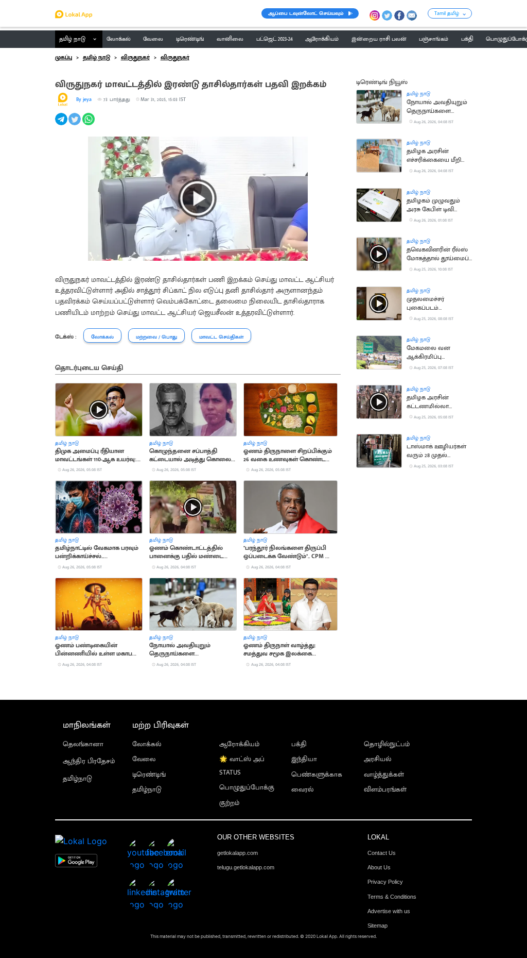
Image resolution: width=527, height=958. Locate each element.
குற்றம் (229, 803)
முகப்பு (63, 57)
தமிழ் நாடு (72, 39)
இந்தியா (304, 759)
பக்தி (299, 744)
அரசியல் (377, 759)
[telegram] (62, 125)
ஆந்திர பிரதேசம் (89, 761)
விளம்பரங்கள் (385, 789)
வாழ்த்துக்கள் (384, 774)
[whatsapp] (89, 125)
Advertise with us (388, 911)
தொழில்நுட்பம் (387, 744)
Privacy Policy (385, 882)
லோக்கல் (146, 744)
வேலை (143, 759)
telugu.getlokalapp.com (245, 867)
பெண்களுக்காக (316, 774)
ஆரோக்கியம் (239, 744)
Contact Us (381, 853)
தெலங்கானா (83, 744)
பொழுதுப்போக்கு (246, 787)
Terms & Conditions (391, 897)
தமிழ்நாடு (77, 779)
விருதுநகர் (135, 57)
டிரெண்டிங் (149, 774)
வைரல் (302, 789)
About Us (379, 867)
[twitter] (75, 125)
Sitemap (377, 925)
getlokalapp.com (237, 853)
